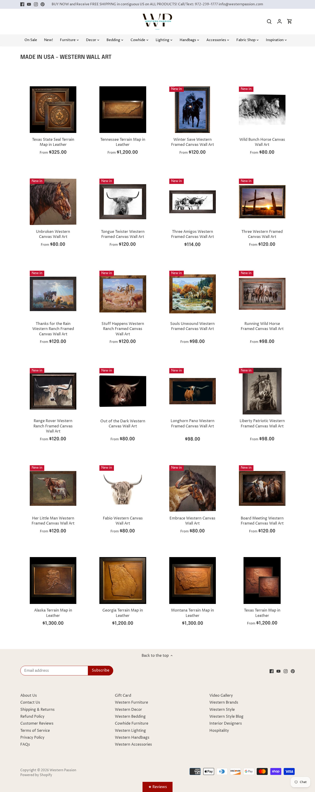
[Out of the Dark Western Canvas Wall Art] (122, 391)
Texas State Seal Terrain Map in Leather (53, 142)
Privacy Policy (32, 737)
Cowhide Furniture (131, 723)
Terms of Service (35, 730)
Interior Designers (225, 723)
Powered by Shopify (36, 775)
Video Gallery (221, 695)
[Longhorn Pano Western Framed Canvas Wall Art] (192, 391)
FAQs (25, 744)
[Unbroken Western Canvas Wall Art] (53, 201)
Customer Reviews (36, 723)
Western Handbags (132, 737)
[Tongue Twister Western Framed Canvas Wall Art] (122, 201)
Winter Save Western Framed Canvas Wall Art (192, 142)
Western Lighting (130, 730)
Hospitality (219, 730)
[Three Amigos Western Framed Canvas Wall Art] (192, 201)
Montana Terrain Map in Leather (192, 613)
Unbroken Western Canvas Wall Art (53, 234)
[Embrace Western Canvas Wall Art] (192, 488)
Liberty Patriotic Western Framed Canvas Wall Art (262, 423)
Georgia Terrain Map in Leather (122, 613)
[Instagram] (36, 4)
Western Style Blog (226, 716)
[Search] (269, 21)
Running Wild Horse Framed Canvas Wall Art (262, 326)
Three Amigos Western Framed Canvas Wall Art (192, 234)
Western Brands (223, 702)
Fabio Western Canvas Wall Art (123, 521)
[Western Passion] (157, 15)
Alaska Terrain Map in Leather (53, 613)
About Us (28, 695)
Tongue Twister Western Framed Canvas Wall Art (123, 234)
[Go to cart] (289, 21)
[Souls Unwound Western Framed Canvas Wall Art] (192, 293)
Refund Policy (32, 716)
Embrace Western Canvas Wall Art (192, 521)
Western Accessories (133, 744)
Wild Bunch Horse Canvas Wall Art (262, 142)
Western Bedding (130, 716)
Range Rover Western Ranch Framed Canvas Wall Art (53, 426)
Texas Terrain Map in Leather (262, 613)
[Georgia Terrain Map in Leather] (122, 580)
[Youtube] (29, 4)
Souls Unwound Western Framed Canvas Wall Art (192, 326)
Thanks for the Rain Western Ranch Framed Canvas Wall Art (53, 329)
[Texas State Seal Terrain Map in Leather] (53, 109)
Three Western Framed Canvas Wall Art (262, 234)
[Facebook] (22, 4)
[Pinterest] (43, 4)
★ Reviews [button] (157, 786)
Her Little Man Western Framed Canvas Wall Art (53, 521)
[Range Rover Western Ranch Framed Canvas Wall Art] (53, 391)
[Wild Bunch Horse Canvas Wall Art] (262, 109)
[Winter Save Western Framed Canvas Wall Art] (192, 109)
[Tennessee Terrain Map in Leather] (122, 109)
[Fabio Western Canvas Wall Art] (122, 488)
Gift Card (123, 695)
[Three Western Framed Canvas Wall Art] (262, 201)
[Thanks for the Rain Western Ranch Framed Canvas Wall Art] (53, 293)
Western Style (222, 709)
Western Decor (128, 709)
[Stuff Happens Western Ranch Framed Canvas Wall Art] (122, 293)
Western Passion (63, 770)
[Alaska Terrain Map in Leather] (53, 580)
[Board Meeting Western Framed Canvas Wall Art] (262, 488)
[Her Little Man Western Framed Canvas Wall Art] (53, 488)
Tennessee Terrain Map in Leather (122, 142)
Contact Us (30, 702)
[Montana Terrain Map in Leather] (192, 580)
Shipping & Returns (37, 709)
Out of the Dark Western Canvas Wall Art (122, 424)
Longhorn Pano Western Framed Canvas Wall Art (192, 423)
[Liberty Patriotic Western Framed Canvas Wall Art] (262, 391)
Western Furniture (131, 702)
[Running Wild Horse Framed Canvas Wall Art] (262, 293)
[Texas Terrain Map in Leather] (262, 580)
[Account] (279, 21)
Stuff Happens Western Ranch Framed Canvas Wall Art (122, 329)
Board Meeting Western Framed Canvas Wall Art (262, 521)
